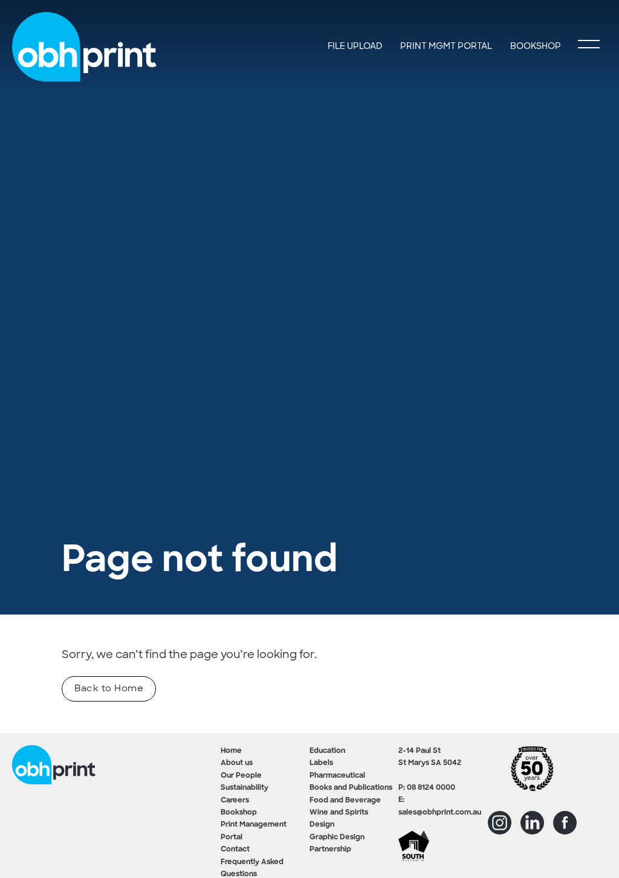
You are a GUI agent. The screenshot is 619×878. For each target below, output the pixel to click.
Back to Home (108, 688)
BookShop (535, 45)
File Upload (355, 45)
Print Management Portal (254, 831)
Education (327, 751)
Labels (321, 763)
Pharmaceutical (337, 776)
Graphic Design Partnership (337, 843)
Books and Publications (351, 788)
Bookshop (239, 812)
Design (322, 824)
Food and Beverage (345, 800)
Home (231, 751)
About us (237, 763)
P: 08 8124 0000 (426, 788)
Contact (235, 849)
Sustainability (244, 788)
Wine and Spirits (339, 812)
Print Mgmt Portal (446, 45)
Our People (241, 776)
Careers (235, 800)
